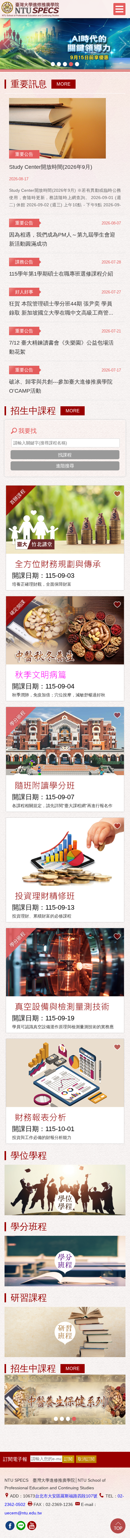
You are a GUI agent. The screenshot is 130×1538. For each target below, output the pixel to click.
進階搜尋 (65, 465)
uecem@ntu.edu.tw (23, 1512)
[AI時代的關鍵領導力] (65, 44)
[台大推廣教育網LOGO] (30, 9)
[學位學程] (65, 1190)
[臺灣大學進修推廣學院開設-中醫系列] (65, 1400)
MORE (63, 84)
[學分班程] (65, 1261)
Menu (119, 9)
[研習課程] (65, 1332)
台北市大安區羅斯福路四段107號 (66, 1496)
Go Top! (117, 1525)
